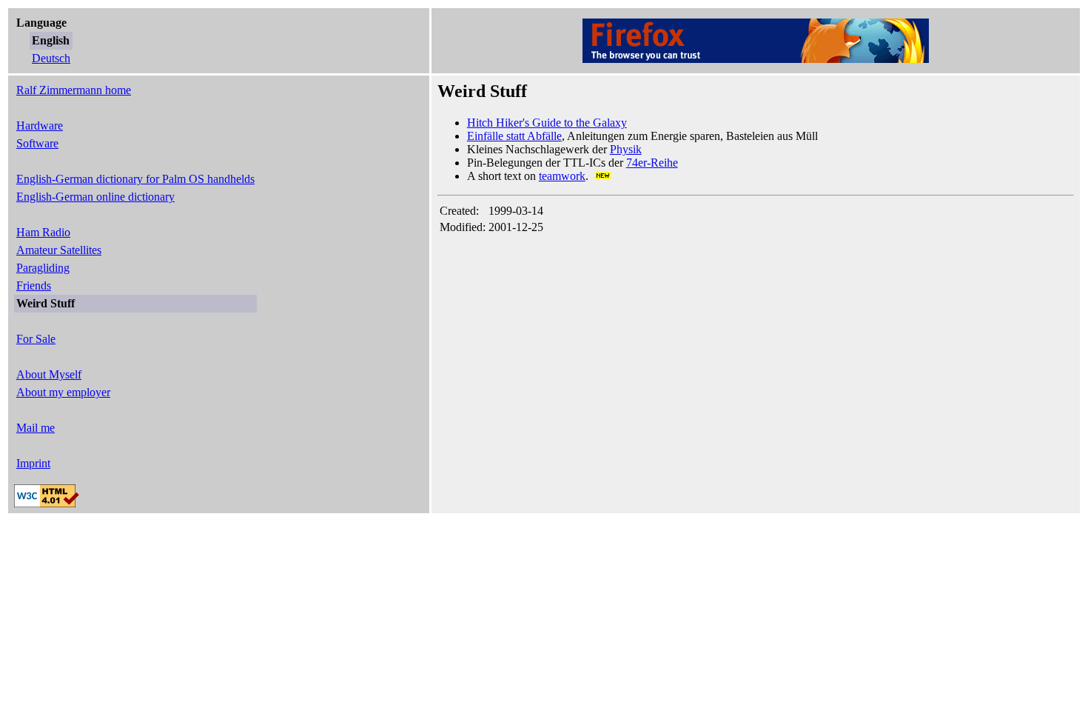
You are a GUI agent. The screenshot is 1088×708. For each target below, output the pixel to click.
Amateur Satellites (58, 250)
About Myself (48, 374)
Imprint (33, 463)
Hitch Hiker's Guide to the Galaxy (547, 122)
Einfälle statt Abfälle (514, 136)
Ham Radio (43, 232)
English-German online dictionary (95, 196)
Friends (33, 285)
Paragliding (43, 267)
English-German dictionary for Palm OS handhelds (135, 179)
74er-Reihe (652, 162)
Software (37, 143)
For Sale (36, 339)
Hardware (39, 125)
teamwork (562, 176)
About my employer (63, 392)
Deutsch (51, 58)
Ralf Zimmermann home (73, 90)
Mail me (35, 427)
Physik (626, 149)
